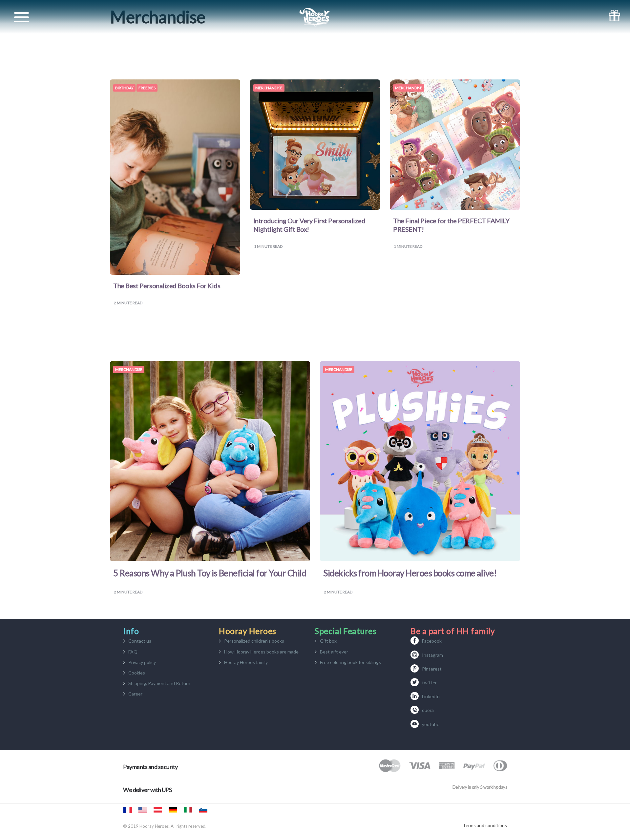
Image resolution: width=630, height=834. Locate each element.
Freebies (147, 88)
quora (428, 710)
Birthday (124, 88)
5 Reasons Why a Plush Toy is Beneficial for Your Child (209, 573)
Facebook (432, 641)
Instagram (432, 655)
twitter (429, 682)
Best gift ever (334, 651)
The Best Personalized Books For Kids (166, 285)
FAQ (132, 651)
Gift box (328, 641)
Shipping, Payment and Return (159, 683)
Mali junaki (203, 810)
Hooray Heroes (142, 810)
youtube (430, 724)
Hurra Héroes (218, 810)
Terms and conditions (485, 825)
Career (135, 693)
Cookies (136, 672)
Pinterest (432, 669)
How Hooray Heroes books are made (261, 651)
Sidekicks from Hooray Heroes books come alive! (409, 573)
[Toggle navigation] (21, 17)
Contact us (139, 641)
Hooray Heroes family (246, 662)
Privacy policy (142, 662)
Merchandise (269, 88)
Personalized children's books (254, 641)
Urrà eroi (188, 810)
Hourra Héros (127, 810)
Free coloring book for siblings (350, 662)
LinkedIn (431, 696)
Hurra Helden (157, 810)
